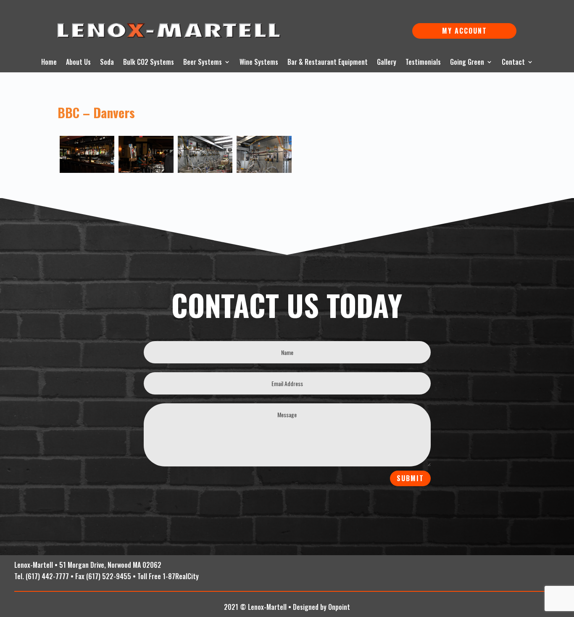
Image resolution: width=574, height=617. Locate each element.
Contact (513, 63)
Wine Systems (259, 63)
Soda (107, 63)
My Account (464, 31)
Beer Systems (202, 63)
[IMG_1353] (264, 154)
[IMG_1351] (205, 154)
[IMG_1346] (87, 154)
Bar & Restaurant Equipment (327, 63)
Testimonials (423, 63)
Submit (410, 478)
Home (49, 63)
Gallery (386, 63)
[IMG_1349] (146, 154)
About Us (78, 63)
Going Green (467, 63)
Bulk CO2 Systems (148, 63)
